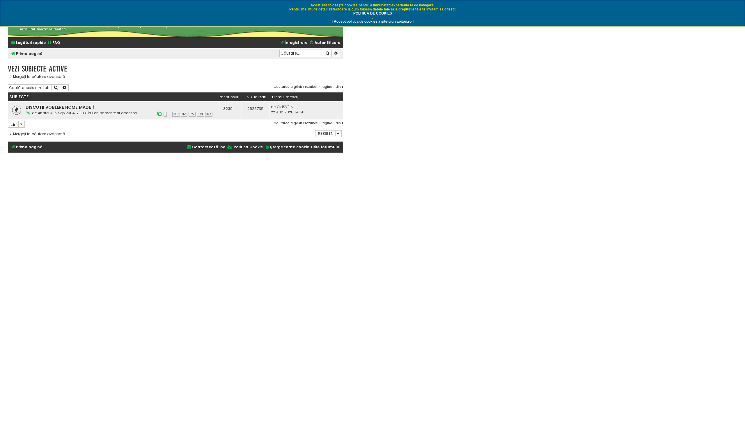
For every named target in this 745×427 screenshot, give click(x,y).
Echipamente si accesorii (115, 112)
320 (176, 114)
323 (200, 114)
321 (184, 114)
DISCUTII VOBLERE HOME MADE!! (60, 107)
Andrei (43, 112)
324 (208, 114)
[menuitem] (53, 43)
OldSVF (283, 106)
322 (192, 114)
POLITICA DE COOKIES (372, 13)
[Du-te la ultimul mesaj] (292, 107)
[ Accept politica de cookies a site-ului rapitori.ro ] (373, 21)
